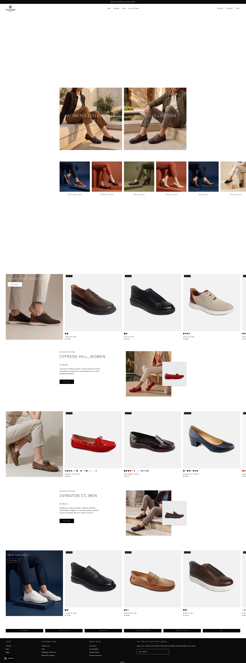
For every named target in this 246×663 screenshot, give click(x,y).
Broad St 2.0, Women (191, 474)
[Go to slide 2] (124, 79)
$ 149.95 (186, 339)
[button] (220, 8)
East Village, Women (131, 474)
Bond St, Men (129, 336)
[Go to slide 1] (122, 79)
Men (7, 649)
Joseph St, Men (70, 336)
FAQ (43, 649)
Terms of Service (95, 655)
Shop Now (15, 284)
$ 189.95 (186, 476)
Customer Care (49, 642)
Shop (8, 642)
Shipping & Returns (49, 652)
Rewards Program (48, 655)
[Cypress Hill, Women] (148, 374)
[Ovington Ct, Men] (148, 513)
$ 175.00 (127, 339)
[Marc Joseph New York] (10, 8)
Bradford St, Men (130, 613)
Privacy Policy (94, 652)
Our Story (92, 646)
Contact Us (46, 646)
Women (8, 646)
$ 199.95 (67, 476)
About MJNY (95, 642)
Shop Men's (155, 122)
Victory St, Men (188, 336)
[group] (123, 2)
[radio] (65, 333)
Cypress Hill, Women (72, 474)
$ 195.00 (127, 476)
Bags (7, 652)
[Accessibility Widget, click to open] (242, 331)
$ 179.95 (67, 339)
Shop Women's (90, 122)
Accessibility (93, 649)
